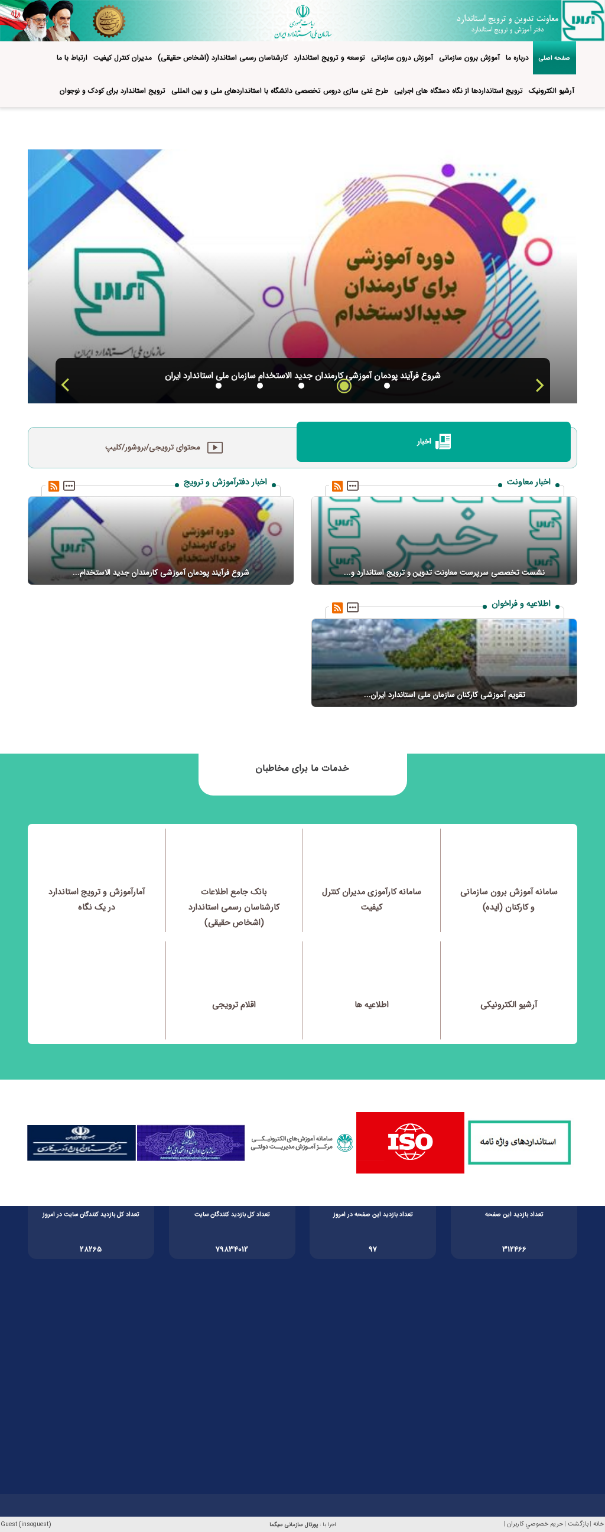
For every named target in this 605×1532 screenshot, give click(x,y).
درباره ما (517, 57)
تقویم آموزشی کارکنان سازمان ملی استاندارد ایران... (444, 695)
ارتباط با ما (72, 57)
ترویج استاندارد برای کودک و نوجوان (112, 90)
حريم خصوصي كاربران (535, 1524)
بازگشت (578, 1524)
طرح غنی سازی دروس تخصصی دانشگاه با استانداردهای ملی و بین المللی (279, 90)
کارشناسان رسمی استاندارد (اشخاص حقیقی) (223, 57)
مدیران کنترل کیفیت (122, 57)
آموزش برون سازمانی (469, 57)
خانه (598, 1524)
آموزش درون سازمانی (402, 57)
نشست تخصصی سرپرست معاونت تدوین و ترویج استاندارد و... (444, 572)
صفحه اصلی (554, 58)
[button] (539, 385)
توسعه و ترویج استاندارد (329, 57)
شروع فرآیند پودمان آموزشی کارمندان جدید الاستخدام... (161, 572)
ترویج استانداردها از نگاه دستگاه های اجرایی (458, 90)
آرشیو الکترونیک (551, 90)
